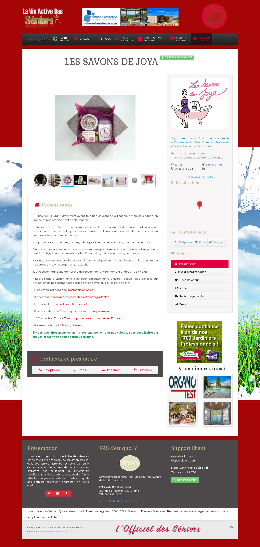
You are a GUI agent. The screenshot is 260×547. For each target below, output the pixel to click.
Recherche (174, 511)
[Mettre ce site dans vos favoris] (67, 493)
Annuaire (190, 511)
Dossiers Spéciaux (153, 511)
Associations (219, 511)
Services (182, 39)
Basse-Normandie (178, 57)
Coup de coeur (189, 280)
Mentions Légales (97, 511)
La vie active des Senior (41, 511)
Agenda (203, 511)
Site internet (214, 164)
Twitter (209, 177)
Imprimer (113, 370)
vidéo (183, 288)
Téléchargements (191, 296)
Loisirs (106, 39)
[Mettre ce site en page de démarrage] (49, 493)
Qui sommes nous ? (71, 511)
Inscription (32, 517)
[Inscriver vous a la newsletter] (58, 493)
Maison (204, 39)
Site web (145, 370)
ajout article (49, 517)
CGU (123, 511)
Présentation (187, 263)
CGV (115, 511)
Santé (64, 39)
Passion (127, 39)
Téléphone (51, 370)
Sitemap (133, 511)
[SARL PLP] (130, 17)
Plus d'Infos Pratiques (192, 272)
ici (44, 336)
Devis (182, 304)
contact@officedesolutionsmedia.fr (120, 501)
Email (81, 370)
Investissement (154, 39)
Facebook (194, 177)
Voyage (85, 39)
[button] (38, 127)
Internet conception (54, 532)
